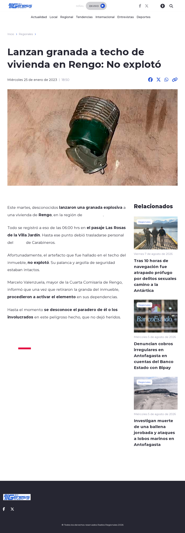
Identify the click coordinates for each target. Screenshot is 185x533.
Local (53, 17)
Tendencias (84, 17)
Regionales (26, 34)
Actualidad (39, 17)
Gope (19, 242)
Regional (66, 17)
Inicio (10, 34)
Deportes (143, 17)
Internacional (105, 17)
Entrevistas (125, 17)
